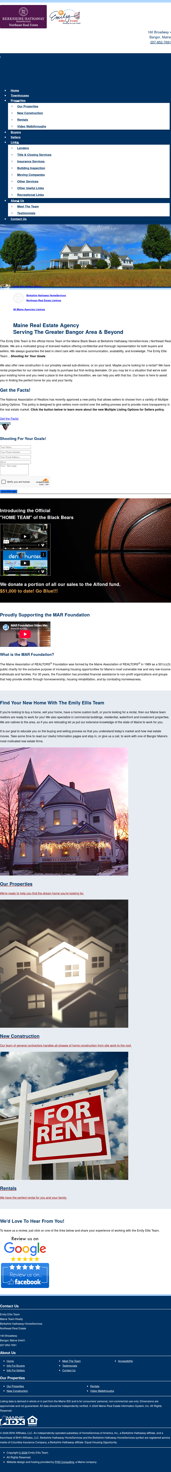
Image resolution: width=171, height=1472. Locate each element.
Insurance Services (31, 161)
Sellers (16, 137)
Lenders (23, 148)
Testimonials (26, 213)
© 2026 (23, 1452)
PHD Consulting (64, 1462)
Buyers (16, 132)
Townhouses (20, 95)
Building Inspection (31, 168)
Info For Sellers (16, 1370)
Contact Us (19, 219)
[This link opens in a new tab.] (25, 1260)
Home (15, 90)
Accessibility (125, 1361)
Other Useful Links (30, 188)
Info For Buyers (16, 1366)
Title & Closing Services (34, 154)
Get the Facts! (9, 418)
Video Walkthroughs (31, 126)
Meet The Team (28, 206)
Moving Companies (31, 175)
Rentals (22, 119)
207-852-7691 (160, 42)
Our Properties (27, 106)
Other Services (27, 181)
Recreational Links (30, 195)
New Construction (30, 113)
